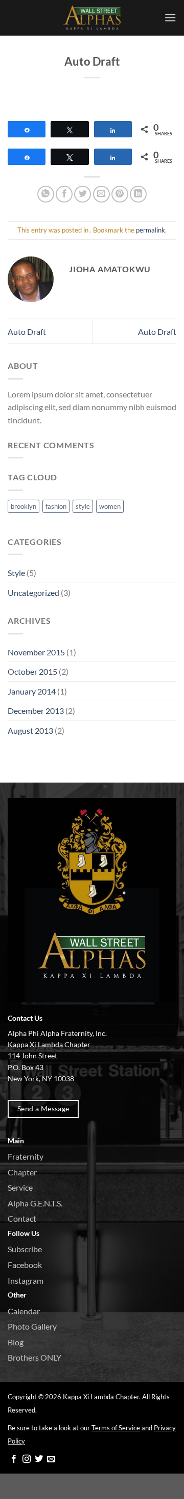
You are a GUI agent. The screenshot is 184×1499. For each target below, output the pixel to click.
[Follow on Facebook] (14, 1459)
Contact (22, 1218)
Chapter (22, 1172)
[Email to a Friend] (101, 194)
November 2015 (36, 652)
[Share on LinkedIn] (138, 194)
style (83, 506)
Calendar (24, 1311)
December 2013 (36, 710)
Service (20, 1187)
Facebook (25, 1265)
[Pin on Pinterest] (119, 194)
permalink (150, 230)
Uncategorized (33, 592)
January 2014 (32, 691)
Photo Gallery (32, 1326)
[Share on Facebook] (64, 194)
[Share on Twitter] (82, 194)
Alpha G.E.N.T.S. (35, 1203)
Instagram (25, 1280)
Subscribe (25, 1249)
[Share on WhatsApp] (45, 194)
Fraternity (25, 1156)
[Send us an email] (51, 1459)
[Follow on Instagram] (26, 1459)
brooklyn (23, 506)
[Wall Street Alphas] (92, 18)
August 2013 (30, 730)
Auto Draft (27, 331)
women (110, 506)
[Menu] (170, 17)
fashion (55, 506)
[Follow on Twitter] (39, 1459)
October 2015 (32, 671)
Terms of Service (115, 1428)
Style (16, 573)
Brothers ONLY (34, 1357)
